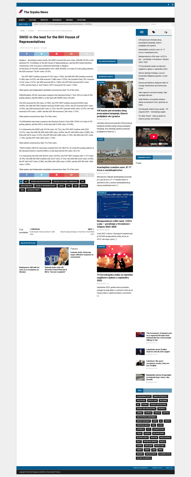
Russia (139, 445)
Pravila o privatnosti (140, 468)
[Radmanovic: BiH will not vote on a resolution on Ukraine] (31, 256)
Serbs (147, 450)
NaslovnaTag (165, 437)
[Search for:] (161, 24)
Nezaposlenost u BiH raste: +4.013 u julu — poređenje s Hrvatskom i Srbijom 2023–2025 (114, 224)
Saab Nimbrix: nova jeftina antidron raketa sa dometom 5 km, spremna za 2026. (153, 102)
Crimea (139, 413)
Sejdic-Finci (159, 445)
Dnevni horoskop (143, 421)
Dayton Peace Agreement (146, 417)
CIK (82, 181)
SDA (75, 186)
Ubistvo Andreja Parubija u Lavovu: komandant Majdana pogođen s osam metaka (153, 76)
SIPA (153, 450)
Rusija (162, 441)
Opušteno (81, 20)
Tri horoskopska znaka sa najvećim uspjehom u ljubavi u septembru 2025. (115, 277)
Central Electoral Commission (65, 181)
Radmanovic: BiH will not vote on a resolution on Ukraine (29, 269)
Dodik (155, 421)
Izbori (61, 186)
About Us (169, 468)
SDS (22, 190)
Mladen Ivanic (142, 437)
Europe (167, 421)
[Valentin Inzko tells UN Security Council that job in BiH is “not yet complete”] (57, 256)
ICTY (148, 429)
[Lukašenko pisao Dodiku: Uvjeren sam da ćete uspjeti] (140, 351)
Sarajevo (148, 445)
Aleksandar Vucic (144, 396)
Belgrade (163, 400)
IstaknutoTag (158, 429)
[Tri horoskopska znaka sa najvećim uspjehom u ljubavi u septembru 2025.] (115, 258)
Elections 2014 (26, 186)
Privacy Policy (157, 468)
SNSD (160, 450)
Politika (32, 20)
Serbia (139, 450)
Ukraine (140, 454)
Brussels (161, 408)
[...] (115, 132)
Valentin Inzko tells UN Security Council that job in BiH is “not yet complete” (56, 269)
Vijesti (21, 20)
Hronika (69, 20)
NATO (139, 441)
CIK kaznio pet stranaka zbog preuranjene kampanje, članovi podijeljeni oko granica (112, 113)
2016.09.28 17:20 (152, 343)
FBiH (153, 425)
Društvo (44, 20)
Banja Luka (152, 400)
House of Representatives (45, 186)
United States (151, 454)
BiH (26, 181)
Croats (157, 413)
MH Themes (56, 472)
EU (161, 421)
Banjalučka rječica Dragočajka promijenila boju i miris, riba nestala (158, 377)
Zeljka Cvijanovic (144, 458)
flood (160, 425)
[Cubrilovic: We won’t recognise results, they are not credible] (140, 363)
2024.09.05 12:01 (152, 382)
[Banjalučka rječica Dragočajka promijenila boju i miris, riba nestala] (140, 377)
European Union (143, 425)
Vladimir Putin (164, 454)
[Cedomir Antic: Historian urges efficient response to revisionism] (82, 248)
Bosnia (145, 404)
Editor (37, 48)
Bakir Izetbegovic (160, 396)
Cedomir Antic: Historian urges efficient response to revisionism (82, 254)
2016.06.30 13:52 (152, 368)
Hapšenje (140, 429)
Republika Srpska (150, 441)
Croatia (148, 413)
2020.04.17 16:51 (152, 354)
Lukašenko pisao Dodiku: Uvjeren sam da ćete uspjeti (158, 350)
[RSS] (173, 5)
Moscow (154, 437)
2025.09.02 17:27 (104, 283)
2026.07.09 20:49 (104, 173)
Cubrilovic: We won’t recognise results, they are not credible (157, 363)
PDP (69, 186)
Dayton (166, 413)
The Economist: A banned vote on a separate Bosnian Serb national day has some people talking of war (159, 336)
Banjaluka (141, 400)
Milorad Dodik (158, 433)
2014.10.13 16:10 (27, 48)
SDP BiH (83, 186)
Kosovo (147, 433)
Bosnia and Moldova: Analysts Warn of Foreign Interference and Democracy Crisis (153, 85)
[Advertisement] (56, 210)
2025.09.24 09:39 (104, 230)
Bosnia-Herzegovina (158, 404)
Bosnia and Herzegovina (40, 181)
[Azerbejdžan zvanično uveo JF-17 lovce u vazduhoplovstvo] (115, 151)
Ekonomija (57, 20)
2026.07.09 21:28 (104, 119)
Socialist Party (34, 190)
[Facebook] (168, 5)
